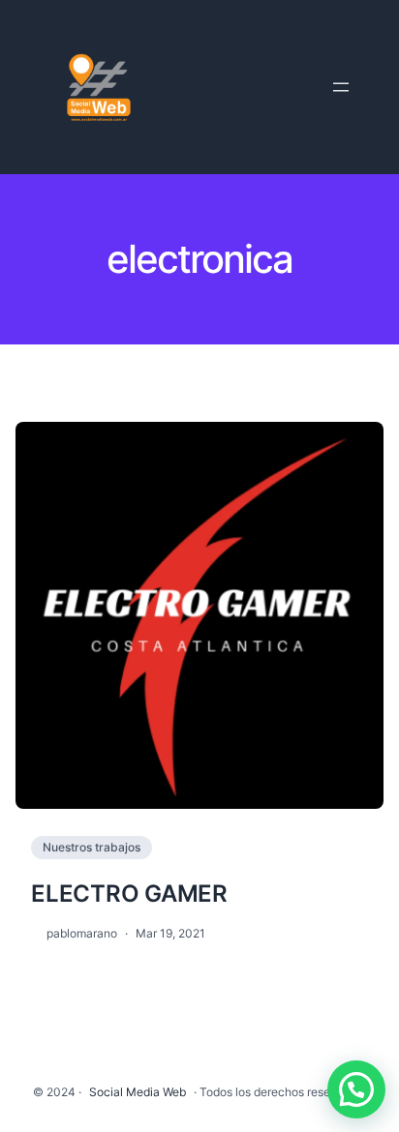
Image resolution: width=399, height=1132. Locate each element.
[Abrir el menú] (341, 87)
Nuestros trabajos (91, 847)
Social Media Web (137, 1092)
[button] (356, 1089)
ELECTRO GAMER (129, 893)
